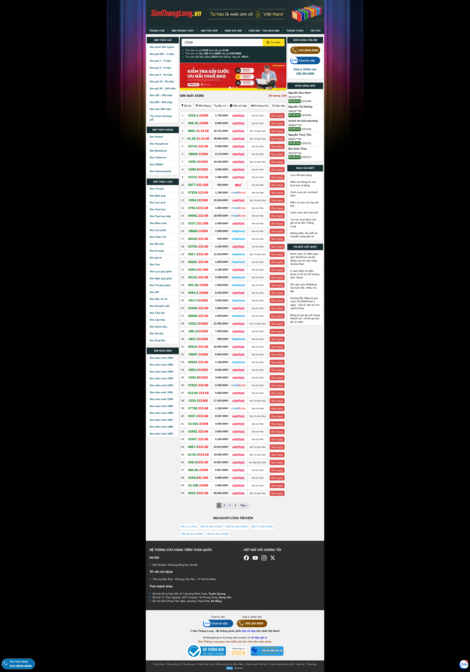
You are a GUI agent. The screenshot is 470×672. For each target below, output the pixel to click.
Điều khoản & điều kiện (229, 664)
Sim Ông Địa (157, 340)
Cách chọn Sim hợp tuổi (304, 212)
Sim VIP (154, 292)
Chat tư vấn (307, 60)
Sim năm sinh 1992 (161, 385)
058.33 (198, 462)
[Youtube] (255, 557)
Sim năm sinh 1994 (161, 371)
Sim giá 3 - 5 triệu (160, 67)
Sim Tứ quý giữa (160, 285)
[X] (272, 557)
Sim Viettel (156, 136)
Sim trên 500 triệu (160, 109)
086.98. (198, 470)
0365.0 (198, 269)
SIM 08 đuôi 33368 (192, 533)
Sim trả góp (157, 250)
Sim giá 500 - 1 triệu (162, 53)
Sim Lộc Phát (188, 526)
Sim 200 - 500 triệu (161, 102)
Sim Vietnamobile (160, 171)
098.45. (198, 123)
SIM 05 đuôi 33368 (236, 526)
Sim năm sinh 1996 (161, 357)
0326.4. (198, 115)
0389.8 (198, 169)
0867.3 (198, 447)
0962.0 (198, 370)
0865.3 (198, 131)
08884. (198, 231)
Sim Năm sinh (158, 223)
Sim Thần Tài (158, 236)
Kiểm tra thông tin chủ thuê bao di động (303, 183)
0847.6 (198, 339)
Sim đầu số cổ (158, 298)
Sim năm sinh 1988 (161, 412)
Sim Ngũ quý (158, 195)
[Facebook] (246, 557)
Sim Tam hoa (158, 209)
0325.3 (198, 400)
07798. (198, 408)
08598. (198, 316)
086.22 (198, 331)
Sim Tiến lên (157, 312)
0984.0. (198, 293)
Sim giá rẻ (156, 257)
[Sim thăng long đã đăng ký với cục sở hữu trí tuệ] (267, 651)
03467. (198, 439)
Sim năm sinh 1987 (161, 419)
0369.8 (198, 478)
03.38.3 (198, 138)
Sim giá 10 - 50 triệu (162, 81)
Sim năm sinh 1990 (161, 399)
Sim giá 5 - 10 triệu (161, 74)
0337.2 (198, 223)
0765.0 (198, 208)
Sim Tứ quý (157, 188)
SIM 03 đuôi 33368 (211, 526)
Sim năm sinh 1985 (161, 433)
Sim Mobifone (158, 150)
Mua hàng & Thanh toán (181, 664)
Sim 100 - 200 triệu (161, 95)
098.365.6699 (254, 623)
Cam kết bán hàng (301, 175)
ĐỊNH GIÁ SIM (233, 30)
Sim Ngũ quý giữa (161, 278)
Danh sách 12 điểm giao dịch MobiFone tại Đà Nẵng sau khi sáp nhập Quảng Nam (304, 258)
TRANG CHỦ (157, 30)
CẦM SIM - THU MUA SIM (264, 30)
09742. (198, 146)
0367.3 (198, 416)
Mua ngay (277, 115)
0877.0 (198, 185)
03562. (198, 431)
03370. (198, 177)
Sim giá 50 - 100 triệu (163, 88)
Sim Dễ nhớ (157, 243)
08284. (198, 362)
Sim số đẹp (249, 630)
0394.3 (198, 200)
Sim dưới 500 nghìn (162, 47)
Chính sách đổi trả (256, 664)
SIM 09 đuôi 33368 (218, 533)
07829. (198, 192)
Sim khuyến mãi (159, 305)
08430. (198, 239)
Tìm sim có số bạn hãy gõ (207, 50)
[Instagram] (264, 557)
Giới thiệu (159, 664)
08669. (198, 154)
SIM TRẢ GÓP (209, 30)
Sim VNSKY (157, 164)
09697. (198, 354)
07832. (198, 385)
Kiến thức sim (206, 664)
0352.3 (198, 323)
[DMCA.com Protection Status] (235, 667)
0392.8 (198, 377)
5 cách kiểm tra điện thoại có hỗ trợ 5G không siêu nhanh (304, 274)
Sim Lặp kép (157, 319)
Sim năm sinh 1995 (161, 364)
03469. (198, 308)
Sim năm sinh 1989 (161, 406)
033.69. (198, 393)
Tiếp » (243, 505)
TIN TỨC (315, 30)
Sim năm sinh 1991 (161, 392)
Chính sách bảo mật (281, 664)
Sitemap (312, 664)
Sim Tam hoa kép (160, 216)
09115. (198, 277)
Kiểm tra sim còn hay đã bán (304, 204)
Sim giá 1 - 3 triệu (160, 60)
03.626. (198, 424)
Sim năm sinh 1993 (161, 378)
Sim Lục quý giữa (161, 271)
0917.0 (198, 300)
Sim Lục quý (157, 202)
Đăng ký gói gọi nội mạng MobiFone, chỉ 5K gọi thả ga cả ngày (305, 318)
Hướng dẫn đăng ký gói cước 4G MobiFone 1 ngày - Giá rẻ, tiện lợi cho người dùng (305, 303)
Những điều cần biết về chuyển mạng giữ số (303, 235)
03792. (198, 246)
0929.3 (198, 493)
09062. (198, 215)
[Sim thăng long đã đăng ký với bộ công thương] (206, 651)
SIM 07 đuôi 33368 (262, 526)
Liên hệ (300, 664)
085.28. (198, 285)
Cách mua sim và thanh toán (304, 194)
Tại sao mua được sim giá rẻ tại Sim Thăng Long (303, 223)
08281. (198, 262)
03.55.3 (198, 454)
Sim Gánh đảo (158, 326)
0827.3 (198, 254)
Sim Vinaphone (159, 143)
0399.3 (198, 162)
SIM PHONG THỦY (182, 30)
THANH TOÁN (294, 30)
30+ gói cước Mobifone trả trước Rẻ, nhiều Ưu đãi (303, 288)
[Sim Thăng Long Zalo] (463, 664)
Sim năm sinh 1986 (161, 426)
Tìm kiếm (275, 42)
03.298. (198, 485)
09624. (198, 346)
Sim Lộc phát (158, 230)
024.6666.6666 (308, 50)
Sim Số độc (157, 333)
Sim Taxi (155, 264)
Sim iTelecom (158, 157)
